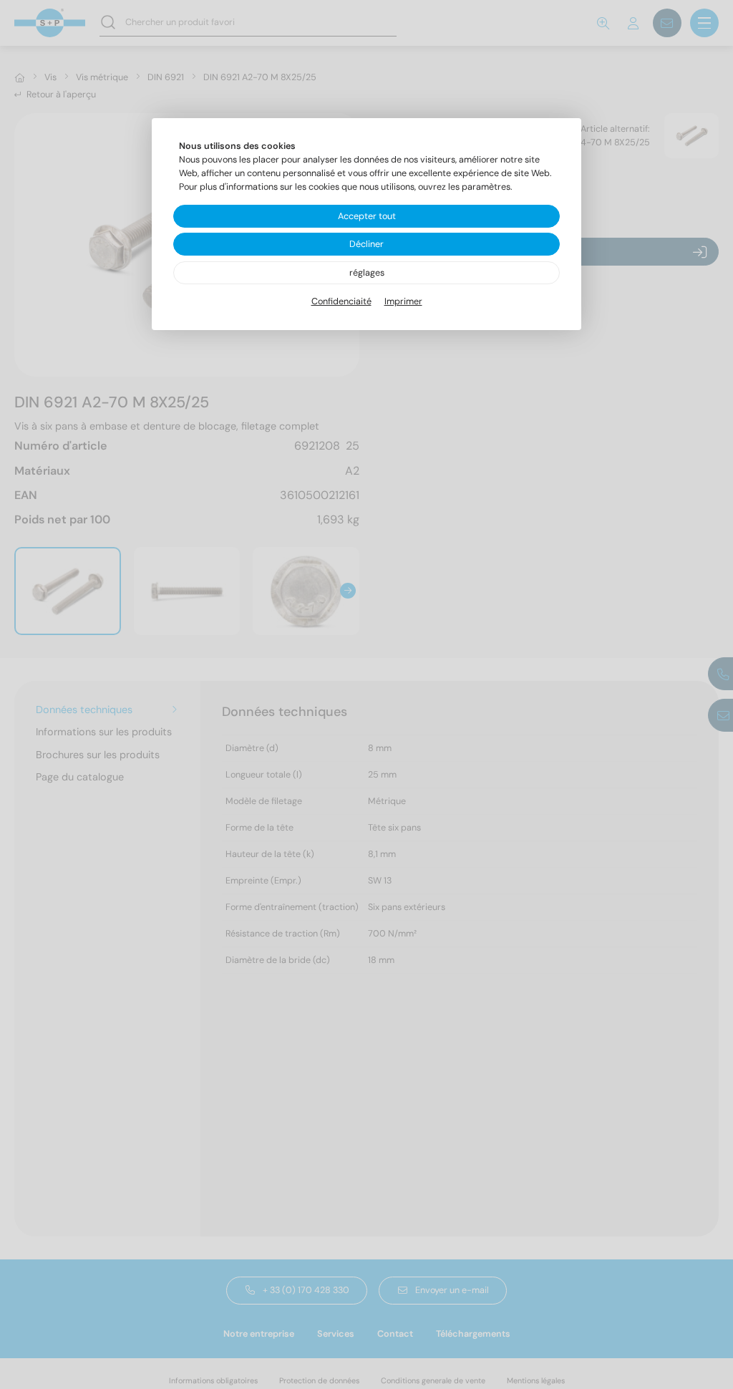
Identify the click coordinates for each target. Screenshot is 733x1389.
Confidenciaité (341, 301)
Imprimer (403, 301)
